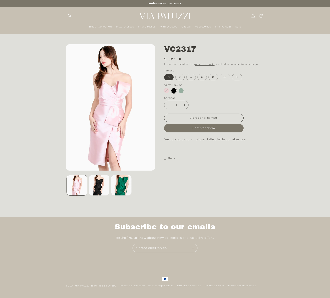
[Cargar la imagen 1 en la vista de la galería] (77, 185)
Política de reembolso (132, 286)
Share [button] (171, 158)
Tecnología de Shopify (103, 286)
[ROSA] (166, 90)
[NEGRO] (173, 90)
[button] (70, 16)
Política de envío (214, 286)
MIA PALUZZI (82, 286)
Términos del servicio (189, 286)
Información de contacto (241, 286)
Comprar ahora (203, 128)
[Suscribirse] (193, 248)
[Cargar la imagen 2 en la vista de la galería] (99, 185)
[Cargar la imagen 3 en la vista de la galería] (121, 185)
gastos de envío (204, 64)
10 (226, 77)
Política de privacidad (160, 286)
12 (237, 77)
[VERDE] (181, 90)
